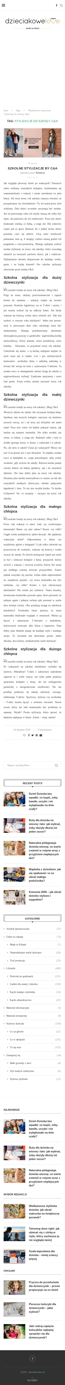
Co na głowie (35, 1031)
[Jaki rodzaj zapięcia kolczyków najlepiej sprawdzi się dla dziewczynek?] (14, 1331)
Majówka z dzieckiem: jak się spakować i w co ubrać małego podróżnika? (45, 875)
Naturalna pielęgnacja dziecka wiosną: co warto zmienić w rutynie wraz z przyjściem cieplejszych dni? (45, 850)
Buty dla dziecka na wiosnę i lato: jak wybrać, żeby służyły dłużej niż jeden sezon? (45, 826)
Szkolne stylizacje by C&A (32, 168)
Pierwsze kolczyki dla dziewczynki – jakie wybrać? (42, 1308)
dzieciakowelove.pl (37, 1372)
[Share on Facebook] (29, 735)
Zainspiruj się (33, 1055)
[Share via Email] (41, 735)
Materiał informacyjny (33, 1007)
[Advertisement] (32, 71)
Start (6, 110)
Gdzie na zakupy (33, 936)
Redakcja (40, 172)
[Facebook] (56, 5)
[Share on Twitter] (32, 735)
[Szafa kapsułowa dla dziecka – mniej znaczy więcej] (14, 1256)
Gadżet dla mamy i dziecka (35, 984)
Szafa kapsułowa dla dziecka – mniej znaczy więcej (43, 1255)
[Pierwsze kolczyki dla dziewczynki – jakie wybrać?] (14, 1309)
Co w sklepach (35, 1039)
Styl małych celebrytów (35, 1071)
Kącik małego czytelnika (35, 992)
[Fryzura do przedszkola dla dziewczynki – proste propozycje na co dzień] (14, 1287)
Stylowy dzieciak (33, 1023)
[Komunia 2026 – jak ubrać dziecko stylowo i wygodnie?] (14, 897)
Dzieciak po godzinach (35, 976)
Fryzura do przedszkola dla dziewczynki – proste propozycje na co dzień (44, 1286)
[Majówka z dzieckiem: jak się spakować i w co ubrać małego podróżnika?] (14, 874)
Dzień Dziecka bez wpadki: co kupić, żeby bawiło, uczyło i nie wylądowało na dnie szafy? (43, 801)
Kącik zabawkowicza (35, 1000)
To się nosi (32, 163)
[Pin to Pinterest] (37, 735)
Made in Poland (35, 944)
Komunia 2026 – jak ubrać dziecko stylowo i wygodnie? (45, 895)
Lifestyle (33, 968)
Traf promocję (35, 960)
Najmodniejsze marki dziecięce (35, 952)
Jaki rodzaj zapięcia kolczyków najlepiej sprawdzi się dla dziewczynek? (41, 1331)
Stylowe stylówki (35, 1079)
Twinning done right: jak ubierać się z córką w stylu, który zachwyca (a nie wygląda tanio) (44, 1234)
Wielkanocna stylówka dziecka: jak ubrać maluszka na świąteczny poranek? (44, 1211)
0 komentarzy (45, 729)
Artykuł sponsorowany (33, 929)
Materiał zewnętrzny (33, 1015)
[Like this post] (24, 735)
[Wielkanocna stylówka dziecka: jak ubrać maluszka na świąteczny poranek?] (14, 1211)
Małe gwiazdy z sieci (35, 1063)
